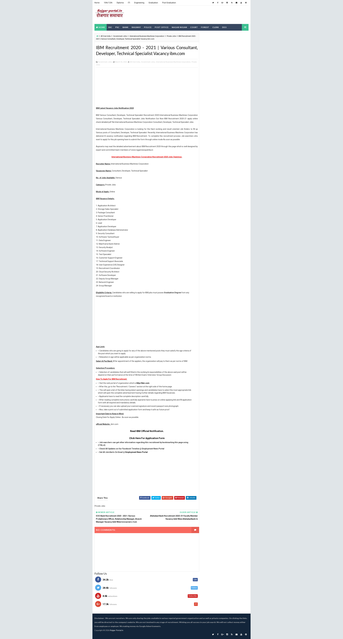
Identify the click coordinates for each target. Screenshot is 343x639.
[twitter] (213, 3)
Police (148, 27)
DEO (224, 27)
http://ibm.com (142, 383)
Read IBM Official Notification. (147, 431)
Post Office (162, 27)
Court (194, 27)
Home (97, 3)
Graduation (153, 3)
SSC (110, 27)
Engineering (139, 3)
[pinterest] (246, 3)
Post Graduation (169, 3)
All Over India (106, 36)
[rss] (232, 3)
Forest (205, 27)
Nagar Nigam (179, 27)
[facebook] (218, 3)
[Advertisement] (199, 15)
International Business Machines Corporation (147, 36)
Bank (125, 27)
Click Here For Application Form (147, 438)
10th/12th (108, 3)
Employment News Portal (136, 452)
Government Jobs (120, 36)
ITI (129, 3)
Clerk (215, 27)
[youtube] (241, 3)
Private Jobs (171, 36)
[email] (236, 3)
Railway (136, 27)
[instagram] (227, 3)
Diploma (120, 3)
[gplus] (222, 3)
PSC (117, 27)
